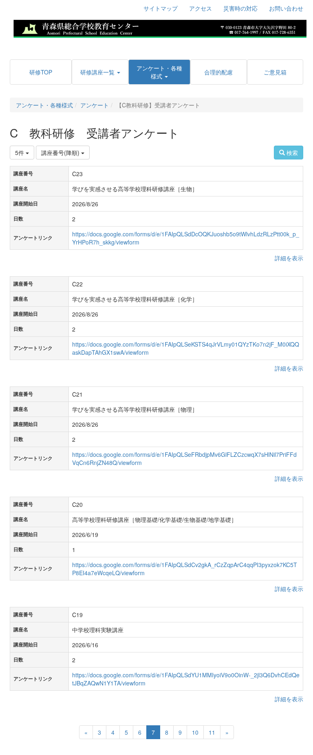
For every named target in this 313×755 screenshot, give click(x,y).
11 (212, 732)
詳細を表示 (289, 258)
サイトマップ (160, 8)
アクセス (200, 8)
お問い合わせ (286, 8)
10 (195, 732)
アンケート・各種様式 (44, 105)
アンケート (94, 105)
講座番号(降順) (61, 152)
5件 (20, 152)
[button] (100, 72)
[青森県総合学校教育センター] (160, 28)
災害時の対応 (240, 8)
